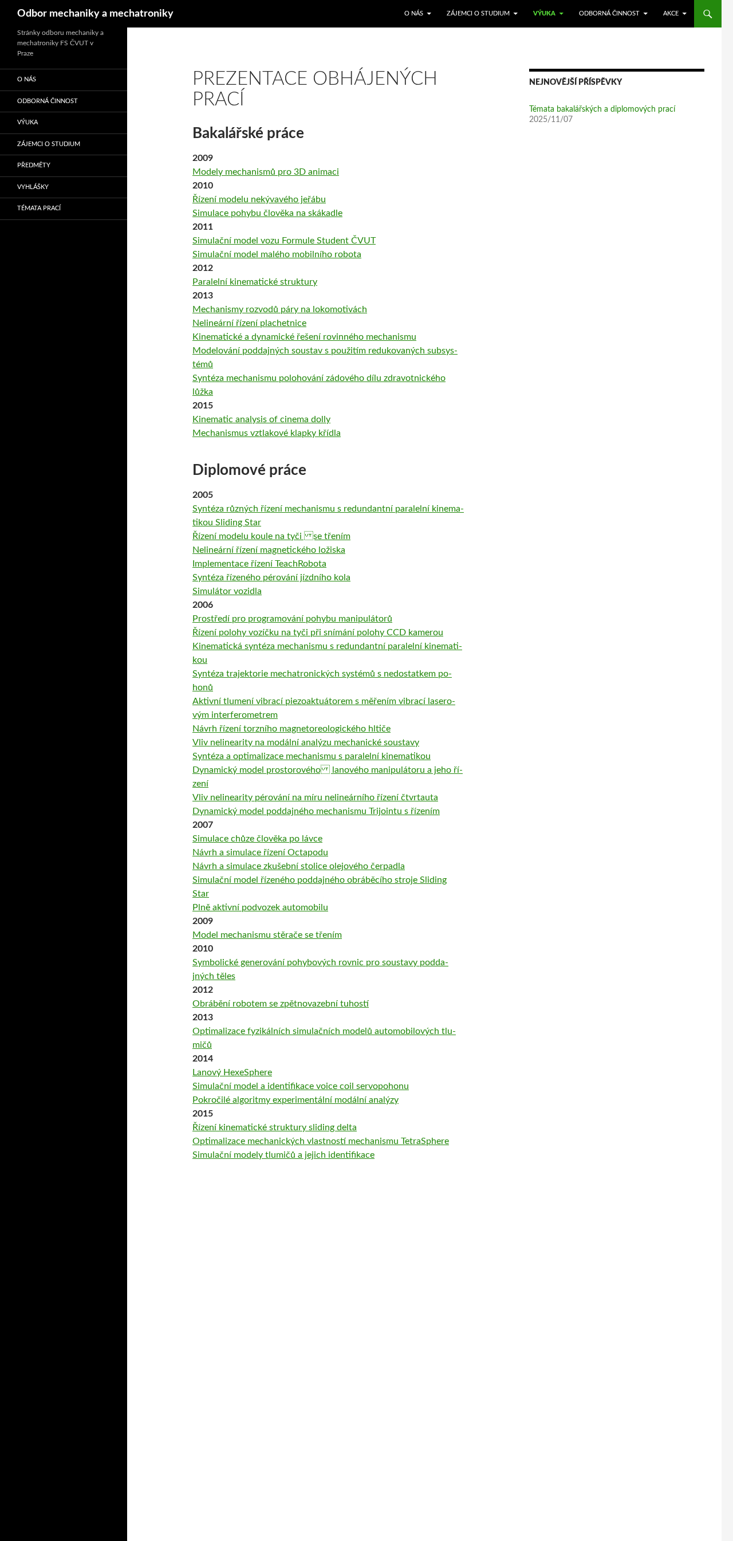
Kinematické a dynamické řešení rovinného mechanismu (304, 336)
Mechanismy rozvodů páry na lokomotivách (279, 309)
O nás (413, 13)
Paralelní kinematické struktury (254, 281)
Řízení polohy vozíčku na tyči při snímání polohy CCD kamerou (317, 632)
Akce (671, 13)
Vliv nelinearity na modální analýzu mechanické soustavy (305, 742)
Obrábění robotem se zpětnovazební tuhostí (280, 1003)
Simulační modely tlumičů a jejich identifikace (283, 1154)
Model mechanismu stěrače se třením (267, 934)
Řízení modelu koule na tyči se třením (271, 536)
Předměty (33, 165)
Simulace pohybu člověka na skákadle (267, 213)
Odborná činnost (609, 13)
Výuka (544, 13)
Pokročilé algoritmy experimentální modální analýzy (295, 1099)
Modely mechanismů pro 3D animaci (265, 171)
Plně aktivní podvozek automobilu (260, 907)
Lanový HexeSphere (232, 1072)
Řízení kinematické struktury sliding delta (274, 1127)
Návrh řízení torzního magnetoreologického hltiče (291, 728)
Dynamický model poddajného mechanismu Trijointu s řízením (316, 811)
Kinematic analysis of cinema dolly (261, 419)
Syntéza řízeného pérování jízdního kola (271, 577)
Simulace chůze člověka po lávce (257, 838)
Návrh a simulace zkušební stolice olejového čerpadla (298, 866)
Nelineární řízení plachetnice (249, 323)
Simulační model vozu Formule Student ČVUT (284, 240)
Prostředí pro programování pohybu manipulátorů (292, 618)
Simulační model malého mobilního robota (276, 254)
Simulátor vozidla (227, 591)
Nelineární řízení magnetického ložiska (268, 550)
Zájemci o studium (478, 13)
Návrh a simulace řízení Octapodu (260, 852)
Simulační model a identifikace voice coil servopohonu (300, 1086)
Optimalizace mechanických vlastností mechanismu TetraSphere (320, 1141)
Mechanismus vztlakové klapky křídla (266, 433)
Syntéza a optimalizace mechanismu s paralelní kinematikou (311, 756)
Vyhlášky (33, 187)
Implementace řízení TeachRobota (259, 563)
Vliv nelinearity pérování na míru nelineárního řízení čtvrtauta (315, 797)
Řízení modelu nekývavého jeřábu (259, 199)
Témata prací (39, 208)
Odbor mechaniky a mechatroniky (95, 14)
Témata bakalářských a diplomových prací (602, 109)
